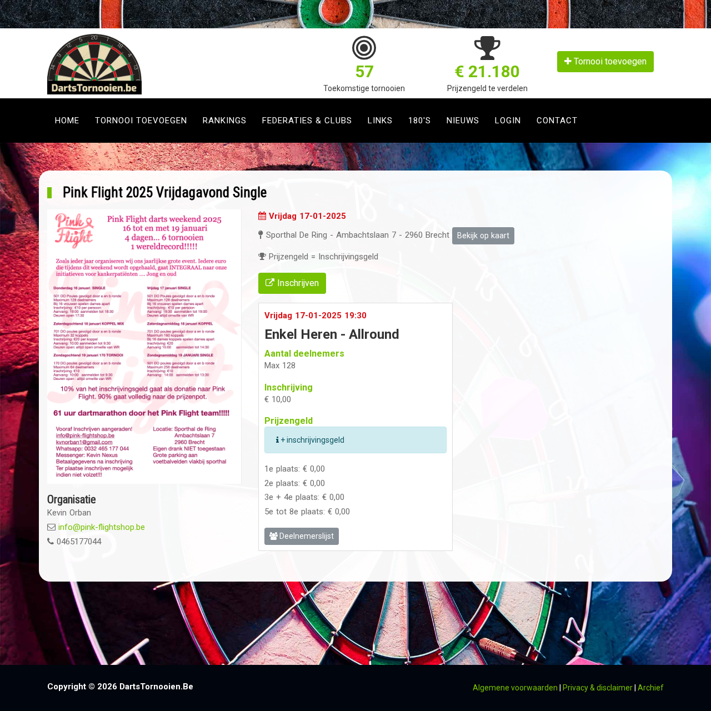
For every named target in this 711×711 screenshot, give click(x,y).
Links (380, 121)
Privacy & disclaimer (598, 687)
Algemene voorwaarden (515, 687)
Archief (651, 687)
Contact (557, 121)
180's (419, 121)
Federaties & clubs (307, 121)
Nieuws (463, 121)
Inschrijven (296, 283)
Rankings (225, 121)
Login (508, 121)
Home (67, 121)
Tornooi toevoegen (609, 61)
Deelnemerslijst (306, 536)
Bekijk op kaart (483, 235)
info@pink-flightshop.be (101, 527)
